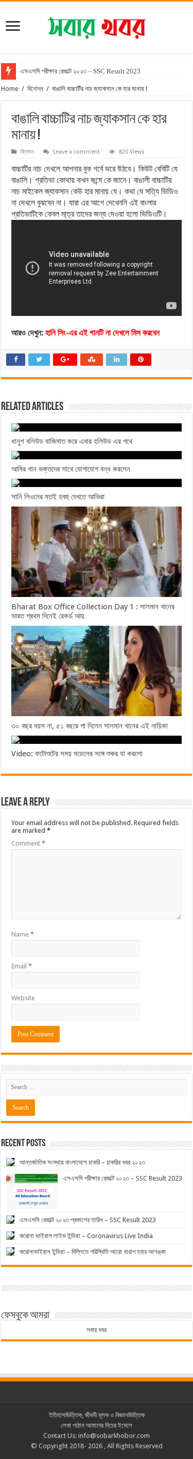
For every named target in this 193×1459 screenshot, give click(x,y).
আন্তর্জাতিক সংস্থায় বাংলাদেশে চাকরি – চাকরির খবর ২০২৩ (82, 1162)
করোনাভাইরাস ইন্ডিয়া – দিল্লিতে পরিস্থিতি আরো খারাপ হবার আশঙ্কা (93, 1252)
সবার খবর (96, 1330)
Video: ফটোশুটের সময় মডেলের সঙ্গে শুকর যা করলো (77, 753)
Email (21, 966)
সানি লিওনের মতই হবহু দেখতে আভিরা (57, 496)
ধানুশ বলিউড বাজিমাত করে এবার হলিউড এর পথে (71, 441)
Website (23, 998)
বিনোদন (35, 88)
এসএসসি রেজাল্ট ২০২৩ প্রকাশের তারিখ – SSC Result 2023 (88, 1220)
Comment (28, 843)
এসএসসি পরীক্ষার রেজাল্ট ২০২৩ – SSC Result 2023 (80, 71)
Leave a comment (76, 151)
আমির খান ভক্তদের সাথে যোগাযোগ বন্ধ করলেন (70, 469)
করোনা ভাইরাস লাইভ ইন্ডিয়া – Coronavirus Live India (86, 1236)
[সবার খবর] (97, 25)
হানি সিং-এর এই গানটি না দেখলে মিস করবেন (102, 333)
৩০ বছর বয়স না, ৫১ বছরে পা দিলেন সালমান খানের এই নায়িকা (89, 726)
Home (10, 88)
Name (22, 934)
